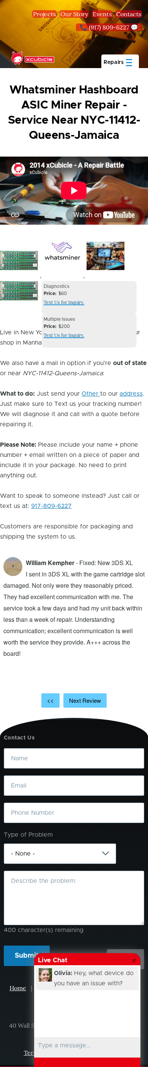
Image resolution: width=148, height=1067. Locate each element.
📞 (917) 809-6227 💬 (109, 27)
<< (50, 700)
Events (102, 14)
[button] (19, 260)
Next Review (85, 700)
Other (91, 394)
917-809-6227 (51, 506)
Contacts (128, 14)
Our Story (74, 14)
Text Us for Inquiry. (64, 302)
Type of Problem (28, 835)
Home (17, 988)
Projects (44, 14)
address (131, 394)
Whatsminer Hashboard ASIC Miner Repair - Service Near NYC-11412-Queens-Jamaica (74, 112)
